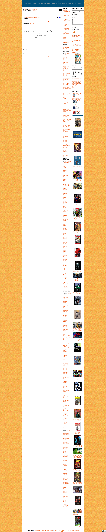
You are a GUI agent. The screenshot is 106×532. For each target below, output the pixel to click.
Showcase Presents (66, 156)
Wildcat (64, 423)
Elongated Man (66, 331)
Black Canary (65, 306)
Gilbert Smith (79, 100)
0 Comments (34, 10)
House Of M (65, 61)
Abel (64, 296)
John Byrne (65, 473)
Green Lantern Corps (66, 347)
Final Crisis (65, 142)
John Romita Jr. (66, 475)
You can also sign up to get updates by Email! (32, 17)
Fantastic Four (65, 205)
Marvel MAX (65, 84)
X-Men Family (65, 283)
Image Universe (66, 33)
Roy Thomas (65, 496)
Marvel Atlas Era (66, 14)
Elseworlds (65, 141)
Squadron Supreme (66, 263)
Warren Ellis (65, 506)
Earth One (65, 140)
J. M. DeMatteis (66, 461)
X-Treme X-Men (66, 290)
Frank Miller (65, 448)
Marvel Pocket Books (67, 88)
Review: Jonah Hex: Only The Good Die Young (77, 420)
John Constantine (66, 358)
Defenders (65, 192)
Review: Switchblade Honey (77, 271)
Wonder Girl (65, 424)
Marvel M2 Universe (66, 82)
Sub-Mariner (65, 265)
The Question (65, 419)
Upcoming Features (47, 5)
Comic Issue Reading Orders (77, 46)
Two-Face (65, 422)
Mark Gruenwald (66, 483)
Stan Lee (64, 500)
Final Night (65, 144)
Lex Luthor (65, 370)
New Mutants (65, 241)
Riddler (64, 391)
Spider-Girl (65, 259)
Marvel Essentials (66, 76)
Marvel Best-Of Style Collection (66, 67)
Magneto (64, 228)
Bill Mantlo (65, 435)
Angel (64, 166)
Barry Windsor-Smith (66, 434)
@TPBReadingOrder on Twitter (40, 530)
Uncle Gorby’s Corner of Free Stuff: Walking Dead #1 (77, 128)
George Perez (65, 455)
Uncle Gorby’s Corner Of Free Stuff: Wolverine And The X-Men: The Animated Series (77, 329)
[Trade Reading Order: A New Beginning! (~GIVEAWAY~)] (77, 63)
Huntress (64, 354)
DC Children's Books (66, 126)
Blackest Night (65, 114)
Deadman (65, 322)
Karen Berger (65, 478)
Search (42, 5)
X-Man (64, 281)
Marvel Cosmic (66, 72)
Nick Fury (65, 243)
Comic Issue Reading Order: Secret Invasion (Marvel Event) (77, 190)
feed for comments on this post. (29, 26)
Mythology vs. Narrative (77, 493)
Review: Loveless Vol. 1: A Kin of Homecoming (77, 259)
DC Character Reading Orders (37, 1)
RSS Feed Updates (66, 530)
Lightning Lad (65, 372)
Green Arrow (65, 338)
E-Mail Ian (78, 50)
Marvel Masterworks (66, 83)
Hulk (64, 214)
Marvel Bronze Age (67, 16)
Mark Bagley (65, 482)
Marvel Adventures (66, 63)
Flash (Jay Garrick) (66, 337)
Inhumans (65, 216)
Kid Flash (65, 365)
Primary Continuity (67, 11)
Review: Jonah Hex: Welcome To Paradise (78, 527)
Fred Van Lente (65, 450)
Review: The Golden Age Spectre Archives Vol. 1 (77, 293)
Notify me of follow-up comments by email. (31, 51)
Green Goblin (65, 210)
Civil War (65, 55)
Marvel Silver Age (67, 15)
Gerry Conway (65, 456)
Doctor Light (65, 326)
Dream (64, 330)
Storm (64, 264)
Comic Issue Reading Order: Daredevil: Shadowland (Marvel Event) (77, 279)
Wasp (64, 274)
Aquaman (65, 301)
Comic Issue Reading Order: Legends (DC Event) (77, 180)
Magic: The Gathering (67, 48)
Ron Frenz (65, 492)
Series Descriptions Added (48, 21)
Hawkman (65, 350)
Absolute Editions (66, 109)
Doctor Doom (65, 193)
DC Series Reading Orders (56, 1)
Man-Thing (65, 229)
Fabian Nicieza (65, 447)
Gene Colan (65, 453)
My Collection (79, 3)
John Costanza (65, 474)
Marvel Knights (66, 79)
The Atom (65, 414)
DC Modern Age (66, 28)
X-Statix (64, 288)
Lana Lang (65, 368)
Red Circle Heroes (66, 155)
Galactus (64, 206)
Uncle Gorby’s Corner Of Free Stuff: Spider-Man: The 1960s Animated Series (78, 139)
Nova (64, 245)
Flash (64, 334)
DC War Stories (65, 135)
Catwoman (65, 315)
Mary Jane (65, 232)
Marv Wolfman (65, 486)
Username (74, 19)
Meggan (64, 233)
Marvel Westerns (66, 94)
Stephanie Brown (66, 405)
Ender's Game (65, 46)
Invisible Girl (65, 219)
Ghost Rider (65, 208)
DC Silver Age (66, 25)
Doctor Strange (65, 196)
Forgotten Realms (66, 47)
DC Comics (74, 39)
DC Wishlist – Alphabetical (66, 1)
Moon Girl (74, 110)
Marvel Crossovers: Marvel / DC (66, 75)
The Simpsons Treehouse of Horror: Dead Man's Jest (76, 99)
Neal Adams (65, 488)
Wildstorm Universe (67, 30)
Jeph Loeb (65, 466)
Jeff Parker (65, 465)
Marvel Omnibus (66, 87)
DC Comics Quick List (47, 1)
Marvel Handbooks (66, 78)
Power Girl (65, 386)
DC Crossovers (65, 131)
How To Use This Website (56, 5)
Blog (30, 9)
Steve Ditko (65, 501)
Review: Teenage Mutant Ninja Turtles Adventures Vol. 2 (77, 483)
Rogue (64, 251)
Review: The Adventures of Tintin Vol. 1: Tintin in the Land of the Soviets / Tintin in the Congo (77, 168)
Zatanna (64, 427)
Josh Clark (78, 111)
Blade (64, 176)
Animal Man (65, 299)
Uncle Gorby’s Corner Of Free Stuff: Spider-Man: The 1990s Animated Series (78, 339)
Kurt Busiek (65, 479)
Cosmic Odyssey (66, 116)
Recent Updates (36, 5)
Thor (64, 269)
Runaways (65, 252)
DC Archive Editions (66, 125)
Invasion (64, 150)
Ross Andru (65, 495)
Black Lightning (66, 307)
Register (46, 30)
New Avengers (65, 239)
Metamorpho (65, 378)
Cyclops (64, 188)
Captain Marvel (66, 185)
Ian (25, 9)
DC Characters (75, 40)
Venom (64, 272)
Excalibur (65, 202)
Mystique (65, 238)
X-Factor (64, 278)
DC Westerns (65, 136)
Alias (64, 163)
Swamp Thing (65, 411)
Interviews (80, 45)
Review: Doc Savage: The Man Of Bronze (77, 470)
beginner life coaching (76, 85)
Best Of (64, 112)
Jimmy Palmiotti (66, 468)
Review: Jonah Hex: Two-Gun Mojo (77, 232)
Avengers (64, 170)
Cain (64, 312)
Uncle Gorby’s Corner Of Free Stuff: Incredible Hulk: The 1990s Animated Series (77, 456)
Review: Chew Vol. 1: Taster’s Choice (77, 433)
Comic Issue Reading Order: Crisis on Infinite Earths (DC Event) (77, 378)
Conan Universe (66, 34)
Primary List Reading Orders (28, 5)
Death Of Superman (66, 137)
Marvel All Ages (66, 64)
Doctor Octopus (66, 194)
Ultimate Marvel (66, 19)
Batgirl (64, 302)
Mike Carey (65, 487)
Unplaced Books (66, 42)
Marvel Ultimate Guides (67, 92)
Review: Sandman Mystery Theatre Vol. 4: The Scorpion (77, 507)
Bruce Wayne (65, 311)
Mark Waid (65, 484)
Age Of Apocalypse (66, 54)
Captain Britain (66, 184)
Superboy (65, 406)
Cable (64, 180)
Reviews (74, 44)
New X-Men (65, 242)
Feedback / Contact (64, 5)
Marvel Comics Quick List (60, 3)
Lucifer (64, 374)
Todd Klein (65, 504)
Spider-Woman (65, 261)
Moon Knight (65, 234)
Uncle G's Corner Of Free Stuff (77, 48)
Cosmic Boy (65, 320)
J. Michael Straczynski (67, 462)
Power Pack (65, 247)
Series (81, 37)
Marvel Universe (66, 10)
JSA (64, 361)
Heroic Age (65, 59)
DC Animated (65, 124)
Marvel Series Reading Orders (71, 3)
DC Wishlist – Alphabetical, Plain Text (29, 3)
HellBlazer (65, 351)
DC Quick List (66, 32)
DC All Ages (65, 122)
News (74, 45)
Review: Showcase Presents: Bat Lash (77, 407)
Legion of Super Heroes (67, 369)
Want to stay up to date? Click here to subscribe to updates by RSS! (36, 15)
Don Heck (65, 444)
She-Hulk (65, 256)
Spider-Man (65, 260)
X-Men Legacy (65, 287)
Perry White (65, 382)
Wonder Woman (66, 426)
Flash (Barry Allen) (66, 335)
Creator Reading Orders (27, 1)
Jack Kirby (65, 464)
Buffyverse (65, 37)
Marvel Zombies (66, 230)
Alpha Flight (65, 165)
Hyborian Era (65, 62)
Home (42, 3)
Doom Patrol (65, 329)
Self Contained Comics (67, 41)
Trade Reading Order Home (74, 530)
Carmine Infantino (66, 438)
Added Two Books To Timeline (38, 21)
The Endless (65, 417)
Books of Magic (66, 115)
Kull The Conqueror (66, 225)
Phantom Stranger (66, 383)
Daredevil (65, 189)
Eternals (64, 201)
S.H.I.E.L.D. (65, 254)
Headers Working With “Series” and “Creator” (40, 8)
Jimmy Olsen (65, 355)
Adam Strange (65, 297)
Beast (64, 171)
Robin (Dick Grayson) (67, 394)
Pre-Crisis (65, 23)
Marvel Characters (76, 37)
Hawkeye (64, 211)
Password (73, 22)
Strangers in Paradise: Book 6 (77, 93)
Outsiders (65, 381)
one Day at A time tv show (76, 78)
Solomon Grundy (66, 400)
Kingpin (64, 224)
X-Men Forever (65, 286)
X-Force (64, 279)
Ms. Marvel (65, 237)
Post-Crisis (69, 23)
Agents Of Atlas (66, 162)
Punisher (64, 248)
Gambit (64, 207)
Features (77, 45)
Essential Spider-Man (67, 199)
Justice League (65, 363)
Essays (78, 44)
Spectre (64, 401)
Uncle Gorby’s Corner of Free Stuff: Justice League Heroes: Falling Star (77, 367)
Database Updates (34, 9)
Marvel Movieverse (66, 85)
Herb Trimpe (65, 460)
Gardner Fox (65, 451)
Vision (64, 273)
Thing (64, 268)
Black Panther (65, 174)
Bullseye (64, 179)
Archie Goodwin (66, 433)
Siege (64, 97)
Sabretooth (65, 255)
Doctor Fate (65, 325)
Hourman (64, 352)
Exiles (64, 203)
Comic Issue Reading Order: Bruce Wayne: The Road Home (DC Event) (77, 306)
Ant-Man (64, 167)
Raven (64, 387)
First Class (65, 58)
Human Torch (65, 215)
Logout (52, 30)
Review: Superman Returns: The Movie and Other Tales (77, 446)
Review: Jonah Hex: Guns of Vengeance (77, 154)
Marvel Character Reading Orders (49, 3)
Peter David (65, 491)
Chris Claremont (66, 439)
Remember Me (76, 25)
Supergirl (64, 408)
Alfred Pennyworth (66, 298)
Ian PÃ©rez (78, 94)
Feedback (74, 50)
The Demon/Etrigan (66, 415)
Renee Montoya (66, 390)
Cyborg (64, 321)
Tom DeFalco (65, 505)
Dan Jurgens (65, 442)
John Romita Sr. (66, 477)
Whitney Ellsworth (66, 508)
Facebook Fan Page (49, 530)
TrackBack (37, 26)
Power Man (65, 246)
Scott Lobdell (65, 499)
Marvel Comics (75, 36)
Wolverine (65, 277)
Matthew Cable (66, 377)
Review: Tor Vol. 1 (77, 320)
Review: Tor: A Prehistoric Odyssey (75, 80)
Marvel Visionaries (66, 93)
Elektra (64, 198)
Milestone (65, 151)
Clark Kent (65, 316)
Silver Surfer (65, 257)
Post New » (32, 23)
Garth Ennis (65, 452)
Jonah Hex (65, 360)
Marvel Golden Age (67, 12)
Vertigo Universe (66, 29)
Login (49, 30)
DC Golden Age (66, 24)
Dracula (64, 197)
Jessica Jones (65, 223)
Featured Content (75, 115)
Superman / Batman (66, 410)
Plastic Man (65, 385)
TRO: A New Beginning (77, 64)
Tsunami (64, 99)
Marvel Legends (66, 80)
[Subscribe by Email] (24, 17)
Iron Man (64, 221)
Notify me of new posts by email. (29, 53)
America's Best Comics (67, 39)
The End (64, 98)
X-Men (64, 282)
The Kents (65, 418)
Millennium (65, 152)
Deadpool (65, 190)
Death (64, 324)
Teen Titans (65, 413)
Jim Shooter (65, 469)
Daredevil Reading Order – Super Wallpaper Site (76, 82)
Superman (65, 409)
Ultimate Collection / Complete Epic (66, 102)
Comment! (58, 16)
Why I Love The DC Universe (77, 514)
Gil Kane (64, 457)
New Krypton (65, 154)
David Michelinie (66, 443)
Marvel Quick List (67, 20)
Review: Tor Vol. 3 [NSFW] (77, 89)
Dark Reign (65, 57)
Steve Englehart (66, 502)
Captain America (66, 183)
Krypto (64, 367)
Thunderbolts (65, 270)
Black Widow (65, 175)
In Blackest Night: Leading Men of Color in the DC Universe (77, 218)
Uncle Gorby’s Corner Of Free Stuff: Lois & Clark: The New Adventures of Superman (77, 205)
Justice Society (65, 364)
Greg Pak (64, 459)
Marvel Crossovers (66, 73)
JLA (64, 356)
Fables (64, 38)
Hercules (64, 212)
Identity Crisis (65, 147)
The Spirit (65, 420)
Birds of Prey (65, 305)
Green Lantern (65, 339)
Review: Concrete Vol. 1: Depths (77, 353)
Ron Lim (64, 493)
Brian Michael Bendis (67, 437)
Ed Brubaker (65, 446)
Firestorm (65, 333)
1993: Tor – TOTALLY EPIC (77, 88)
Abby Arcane (65, 294)
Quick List (80, 36)
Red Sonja (65, 250)
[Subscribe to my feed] (74, 32)
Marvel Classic (65, 68)
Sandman (64, 395)
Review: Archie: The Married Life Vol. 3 (77, 245)
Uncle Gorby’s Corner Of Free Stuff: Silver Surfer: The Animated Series (77, 392)
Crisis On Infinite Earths (67, 119)
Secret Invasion (66, 95)
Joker (64, 359)
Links (70, 5)
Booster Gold (65, 310)
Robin (64, 392)
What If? (64, 103)
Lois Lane (65, 373)
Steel (64, 404)
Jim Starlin (65, 470)
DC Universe (65, 21)
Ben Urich (65, 172)
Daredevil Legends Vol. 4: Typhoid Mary (76, 84)
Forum (38, 3)
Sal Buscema (65, 497)
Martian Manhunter (66, 376)
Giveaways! (74, 52)
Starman (64, 402)
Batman (64, 303)
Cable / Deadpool (66, 181)
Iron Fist (64, 220)
